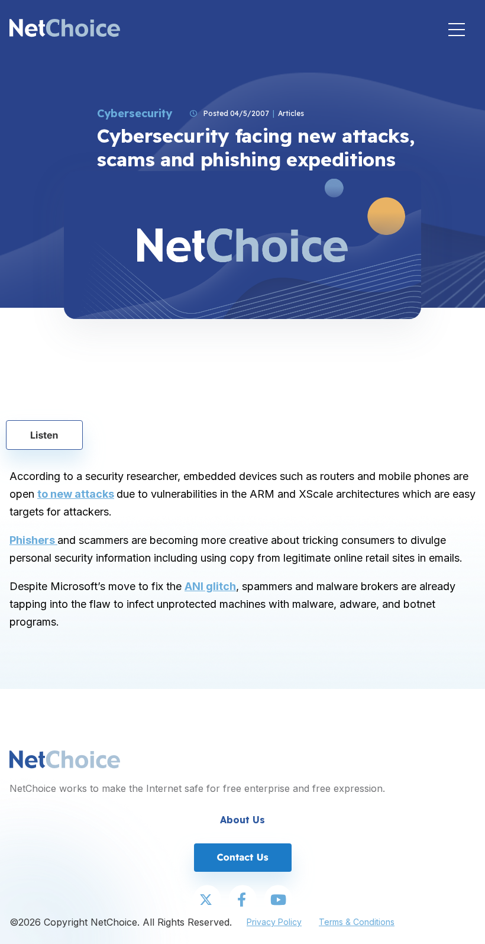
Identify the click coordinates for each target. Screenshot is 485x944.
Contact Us (242, 857)
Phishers (33, 540)
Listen (44, 435)
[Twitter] (207, 900)
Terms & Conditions (357, 922)
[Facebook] (242, 900)
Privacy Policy (274, 922)
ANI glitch (210, 586)
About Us (242, 820)
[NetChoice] (64, 29)
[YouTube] (278, 900)
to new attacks (75, 494)
